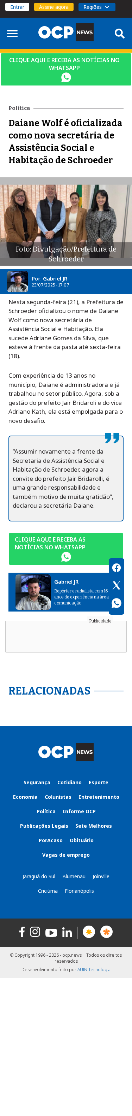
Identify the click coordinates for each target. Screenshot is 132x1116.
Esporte (98, 782)
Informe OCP (79, 811)
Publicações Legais (44, 825)
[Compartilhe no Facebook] (116, 568)
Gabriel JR (55, 278)
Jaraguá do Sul (39, 876)
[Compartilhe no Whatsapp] (116, 604)
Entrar (17, 7)
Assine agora (54, 7)
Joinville (101, 876)
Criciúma (48, 890)
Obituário (82, 840)
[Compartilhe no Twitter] (116, 586)
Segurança (37, 782)
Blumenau (74, 876)
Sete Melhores (93, 825)
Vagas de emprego (66, 854)
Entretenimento (98, 796)
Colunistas (58, 796)
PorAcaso (51, 840)
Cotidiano (69, 782)
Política (46, 811)
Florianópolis (79, 890)
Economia (25, 796)
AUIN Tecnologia (94, 970)
